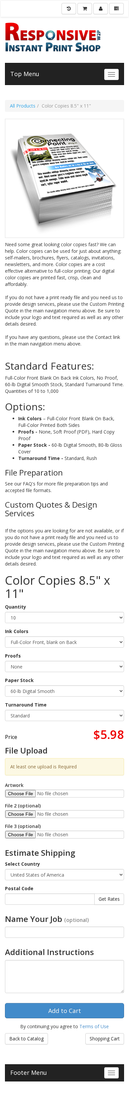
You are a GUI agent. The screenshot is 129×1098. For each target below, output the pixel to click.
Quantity (15, 607)
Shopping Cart (105, 1038)
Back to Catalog (26, 1038)
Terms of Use (94, 1026)
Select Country (22, 864)
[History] (69, 8)
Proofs (13, 656)
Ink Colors (16, 631)
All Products (22, 106)
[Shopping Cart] (84, 8)
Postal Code (19, 888)
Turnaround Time (26, 705)
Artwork (14, 785)
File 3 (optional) (23, 826)
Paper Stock (19, 680)
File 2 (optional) (23, 805)
